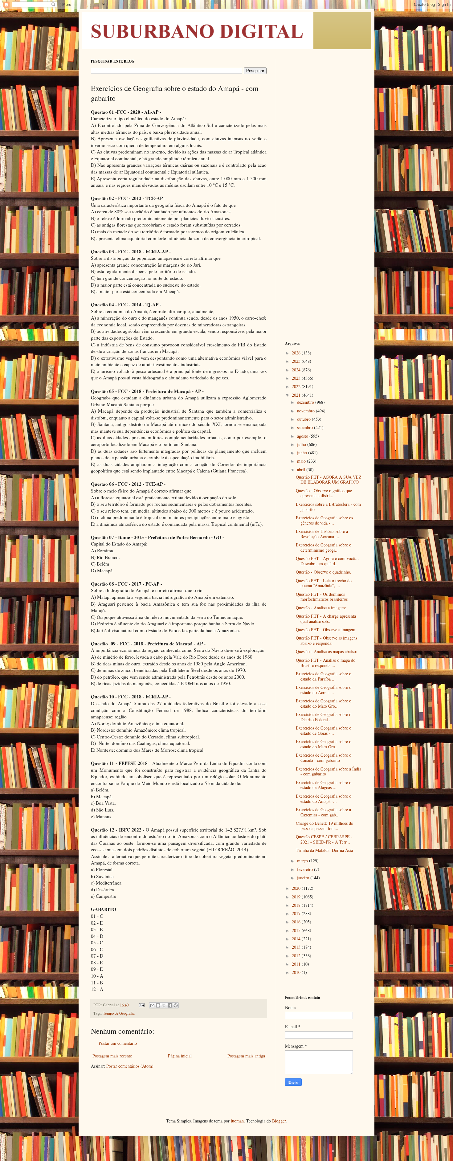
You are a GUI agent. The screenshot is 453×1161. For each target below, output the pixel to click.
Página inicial (180, 1056)
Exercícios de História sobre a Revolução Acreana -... (322, 533)
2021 (297, 395)
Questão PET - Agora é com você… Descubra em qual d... (327, 560)
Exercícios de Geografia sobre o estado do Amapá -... (323, 798)
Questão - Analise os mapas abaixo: (326, 651)
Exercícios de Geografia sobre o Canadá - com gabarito (323, 757)
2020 (297, 888)
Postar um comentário (118, 1043)
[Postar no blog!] (158, 1005)
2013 (297, 947)
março (303, 861)
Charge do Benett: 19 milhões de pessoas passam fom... (324, 825)
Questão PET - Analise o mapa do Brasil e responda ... (325, 662)
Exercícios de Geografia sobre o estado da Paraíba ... (323, 676)
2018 (297, 905)
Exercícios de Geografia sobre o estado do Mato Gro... (323, 703)
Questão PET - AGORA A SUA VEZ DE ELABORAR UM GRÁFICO (328, 479)
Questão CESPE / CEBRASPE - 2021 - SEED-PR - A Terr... (324, 839)
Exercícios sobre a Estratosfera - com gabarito (328, 506)
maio (302, 461)
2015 (297, 930)
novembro (306, 411)
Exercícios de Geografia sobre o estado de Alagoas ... (323, 785)
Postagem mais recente (112, 1056)
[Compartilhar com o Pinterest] (176, 1005)
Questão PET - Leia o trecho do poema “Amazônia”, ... (324, 583)
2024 (297, 370)
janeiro (303, 878)
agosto (303, 436)
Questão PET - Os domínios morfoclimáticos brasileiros (322, 596)
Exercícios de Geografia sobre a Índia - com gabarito (328, 771)
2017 (297, 913)
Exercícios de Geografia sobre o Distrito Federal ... (323, 716)
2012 (297, 956)
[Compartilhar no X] (164, 1005)
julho (302, 444)
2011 (297, 964)
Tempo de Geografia (119, 1013)
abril (301, 469)
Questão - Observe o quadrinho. (323, 572)
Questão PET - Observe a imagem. (326, 629)
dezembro (306, 402)
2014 (297, 939)
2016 (297, 922)
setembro (305, 427)
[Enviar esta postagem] (141, 1005)
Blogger (279, 1121)
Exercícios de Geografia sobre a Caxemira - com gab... (323, 812)
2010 (297, 972)
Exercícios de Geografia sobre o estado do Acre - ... (323, 689)
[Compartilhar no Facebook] (170, 1005)
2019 (297, 897)
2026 (297, 353)
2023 (297, 378)
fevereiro (305, 869)
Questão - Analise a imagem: (321, 608)
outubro (304, 419)
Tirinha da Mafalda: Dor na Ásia (324, 850)
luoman (237, 1121)
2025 (297, 361)
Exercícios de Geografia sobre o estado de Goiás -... (323, 730)
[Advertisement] (323, 151)
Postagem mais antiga (246, 1056)
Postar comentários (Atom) (129, 1066)
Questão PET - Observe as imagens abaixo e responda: (326, 640)
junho (302, 453)
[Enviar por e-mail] (152, 1005)
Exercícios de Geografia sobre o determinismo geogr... (323, 547)
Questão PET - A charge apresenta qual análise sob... (326, 618)
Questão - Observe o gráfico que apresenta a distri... (324, 493)
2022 (297, 386)
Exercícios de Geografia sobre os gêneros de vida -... (324, 520)
